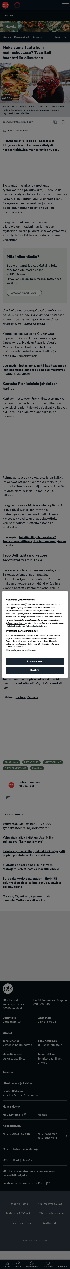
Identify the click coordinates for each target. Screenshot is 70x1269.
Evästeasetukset (35, 661)
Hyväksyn (35, 670)
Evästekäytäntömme (16, 626)
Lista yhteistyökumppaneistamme (21, 650)
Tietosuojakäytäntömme (36, 626)
